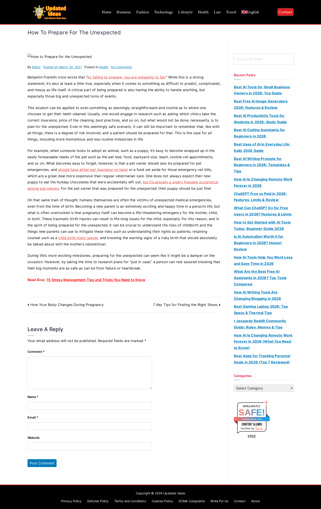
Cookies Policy (162, 501)
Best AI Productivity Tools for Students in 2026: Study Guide (260, 118)
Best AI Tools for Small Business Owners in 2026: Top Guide (262, 90)
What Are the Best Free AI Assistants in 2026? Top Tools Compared (260, 277)
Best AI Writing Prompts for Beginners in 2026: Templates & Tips (262, 165)
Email (33, 417)
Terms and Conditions (130, 501)
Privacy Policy (71, 501)
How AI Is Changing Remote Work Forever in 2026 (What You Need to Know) (263, 341)
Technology (163, 12)
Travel (231, 12)
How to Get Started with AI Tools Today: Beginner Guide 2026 (262, 225)
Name (33, 397)
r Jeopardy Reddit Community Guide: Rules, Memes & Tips (260, 324)
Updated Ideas (174, 493)
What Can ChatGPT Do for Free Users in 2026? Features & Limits (263, 211)
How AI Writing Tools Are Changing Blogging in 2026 (257, 295)
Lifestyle (185, 12)
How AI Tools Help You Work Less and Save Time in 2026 (263, 260)
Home (107, 12)
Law (217, 12)
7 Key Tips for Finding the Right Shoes (185, 304)
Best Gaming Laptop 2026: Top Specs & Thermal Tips (261, 309)
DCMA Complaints (192, 501)
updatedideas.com (251, 419)
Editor (36, 67)
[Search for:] (263, 59)
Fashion (142, 12)
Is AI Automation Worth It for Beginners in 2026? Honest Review (259, 242)
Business (124, 12)
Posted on (62, 67)
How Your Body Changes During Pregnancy (67, 304)
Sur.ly (259, 428)
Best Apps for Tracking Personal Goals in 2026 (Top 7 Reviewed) (262, 359)
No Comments (121, 67)
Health (203, 12)
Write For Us (219, 501)
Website (34, 438)
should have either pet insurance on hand (93, 169)
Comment (36, 351)
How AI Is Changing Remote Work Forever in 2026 (263, 182)
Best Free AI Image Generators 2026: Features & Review (261, 104)
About (255, 501)
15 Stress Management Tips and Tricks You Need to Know (96, 280)
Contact (285, 12)
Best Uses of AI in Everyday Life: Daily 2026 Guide (262, 147)
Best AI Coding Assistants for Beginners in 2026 (259, 133)
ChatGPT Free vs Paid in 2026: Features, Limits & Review (260, 196)
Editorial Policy (98, 501)
